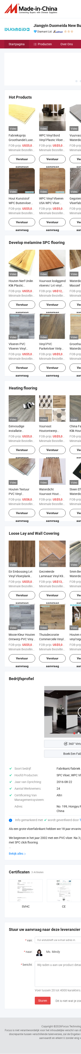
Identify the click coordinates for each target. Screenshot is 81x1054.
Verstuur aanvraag (22, 160)
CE (64, 906)
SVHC (26, 906)
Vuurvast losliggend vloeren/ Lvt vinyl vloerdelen (52, 285)
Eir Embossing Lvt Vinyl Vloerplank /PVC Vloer (20, 576)
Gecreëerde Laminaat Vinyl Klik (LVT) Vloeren (52, 576)
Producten (45, 44)
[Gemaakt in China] (31, 8)
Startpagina (17, 44)
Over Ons (66, 44)
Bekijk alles (16, 853)
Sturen (42, 1000)
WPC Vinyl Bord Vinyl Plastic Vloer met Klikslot (51, 139)
